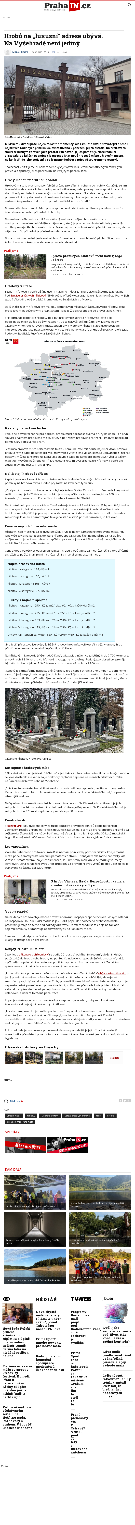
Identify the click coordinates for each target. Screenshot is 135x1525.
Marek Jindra (20, 51)
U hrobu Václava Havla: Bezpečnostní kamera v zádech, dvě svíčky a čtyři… (88, 883)
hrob (98, 1115)
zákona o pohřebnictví (34, 954)
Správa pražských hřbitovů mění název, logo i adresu (86, 258)
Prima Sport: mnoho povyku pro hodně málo (48, 1342)
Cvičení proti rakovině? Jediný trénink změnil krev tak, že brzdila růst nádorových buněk (117, 1385)
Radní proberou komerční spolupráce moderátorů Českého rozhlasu (50, 1363)
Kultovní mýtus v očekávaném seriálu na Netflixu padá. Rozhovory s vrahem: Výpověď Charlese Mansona (17, 1417)
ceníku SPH (14, 826)
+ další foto (113, 1057)
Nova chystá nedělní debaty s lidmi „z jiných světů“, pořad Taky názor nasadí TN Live (49, 1320)
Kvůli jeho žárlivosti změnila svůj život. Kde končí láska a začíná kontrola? (117, 1334)
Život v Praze (76, 274)
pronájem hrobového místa (20, 1121)
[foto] (14, 1057)
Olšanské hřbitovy (49, 1115)
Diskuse (16, 1101)
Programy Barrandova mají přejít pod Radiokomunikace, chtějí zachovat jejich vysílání (86, 1327)
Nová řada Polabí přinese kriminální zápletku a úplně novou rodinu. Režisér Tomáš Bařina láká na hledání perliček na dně (16, 1342)
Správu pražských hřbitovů (28, 295)
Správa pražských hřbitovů (77, 1115)
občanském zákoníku (112, 973)
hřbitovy (31, 1115)
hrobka (110, 1115)
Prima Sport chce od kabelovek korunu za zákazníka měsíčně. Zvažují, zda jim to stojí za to (79, 1378)
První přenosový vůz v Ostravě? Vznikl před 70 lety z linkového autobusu (79, 1433)
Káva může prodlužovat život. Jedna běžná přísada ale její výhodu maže (117, 1358)
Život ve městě (14, 1115)
